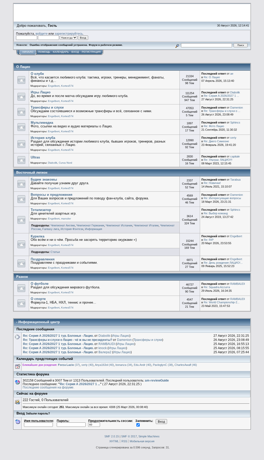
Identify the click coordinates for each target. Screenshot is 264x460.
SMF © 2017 (129, 436)
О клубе (37, 74)
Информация (93, 229)
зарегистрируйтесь (69, 33)
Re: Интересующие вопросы (222, 198)
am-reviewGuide (157, 380)
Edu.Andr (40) (142, 364)
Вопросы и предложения (51, 195)
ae (231, 73)
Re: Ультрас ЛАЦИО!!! (218, 159)
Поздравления (43, 259)
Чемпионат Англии (63, 225)
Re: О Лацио (212, 77)
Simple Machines (149, 436)
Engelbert (54, 85)
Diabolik (235, 92)
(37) (69, 364)
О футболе (39, 284)
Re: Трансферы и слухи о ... (222, 110)
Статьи (55, 251)
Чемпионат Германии (90, 225)
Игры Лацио (41, 92)
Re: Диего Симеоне (216, 141)
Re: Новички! (212, 182)
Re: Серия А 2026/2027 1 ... (221, 95)
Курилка (37, 236)
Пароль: (63, 420)
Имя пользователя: (39, 420)
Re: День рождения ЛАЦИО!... (223, 262)
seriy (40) (87, 364)
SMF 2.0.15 (111, 436)
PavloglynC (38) (163, 364)
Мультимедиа (42, 123)
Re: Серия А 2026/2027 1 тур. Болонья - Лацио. (58, 335)
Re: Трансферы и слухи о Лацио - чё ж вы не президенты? (67, 339)
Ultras (35, 157)
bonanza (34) (124, 364)
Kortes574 (67, 85)
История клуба (43, 138)
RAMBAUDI (237, 283)
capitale (235, 156)
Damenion (236, 107)
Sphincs (235, 122)
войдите (42, 33)
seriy (233, 137)
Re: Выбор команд (216, 213)
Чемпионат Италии (146, 225)
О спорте (38, 299)
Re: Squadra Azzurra (217, 287)
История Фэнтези (72, 229)
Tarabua (235, 179)
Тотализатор (41, 210)
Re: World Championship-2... (222, 302)
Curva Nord (65, 162)
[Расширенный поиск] (177, 45)
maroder (66, 218)
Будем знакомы (44, 179)
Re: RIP (208, 239)
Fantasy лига (50, 229)
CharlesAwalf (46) (186, 364)
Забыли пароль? (38, 413)
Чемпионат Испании (119, 225)
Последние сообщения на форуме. (48, 387)
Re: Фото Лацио (214, 126)
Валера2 (104, 352)
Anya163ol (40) (104, 364)
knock (102, 348)
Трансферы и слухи (47, 107)
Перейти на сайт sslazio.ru (218, 19)
